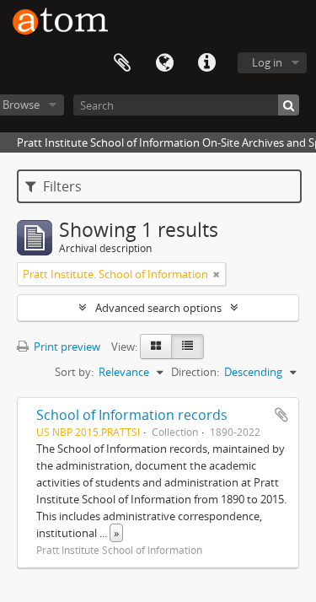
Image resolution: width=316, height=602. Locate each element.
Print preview (65, 346)
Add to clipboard (281, 414)
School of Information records (132, 415)
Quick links (206, 63)
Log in (267, 62)
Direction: (195, 371)
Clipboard (122, 63)
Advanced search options (158, 307)
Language (164, 63)
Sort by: (74, 371)
